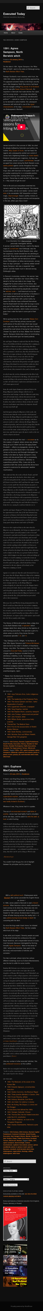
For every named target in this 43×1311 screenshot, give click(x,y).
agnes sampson (29, 750)
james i (30, 1145)
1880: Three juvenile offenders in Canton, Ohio (23, 1094)
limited (13, 801)
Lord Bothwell (28, 160)
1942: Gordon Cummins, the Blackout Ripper (22, 1092)
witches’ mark (10, 291)
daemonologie (19, 1143)
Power (15, 1138)
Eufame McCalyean (32, 643)
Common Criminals (18, 1134)
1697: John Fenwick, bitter (16, 717)
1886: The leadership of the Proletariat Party (22, 699)
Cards (20, 33)
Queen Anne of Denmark (23, 89)
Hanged (16, 1136)
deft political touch (17, 895)
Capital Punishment (31, 742)
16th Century (14, 742)
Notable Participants (16, 746)
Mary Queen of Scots (16, 150)
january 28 (16, 754)
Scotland (6, 748)
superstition (17, 1151)
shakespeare (7, 1151)
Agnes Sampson (15, 945)
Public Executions (30, 746)
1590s (17, 750)
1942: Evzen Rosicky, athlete (17, 1097)
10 (26, 635)
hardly (8, 801)
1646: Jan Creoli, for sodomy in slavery (20, 1102)
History (23, 744)
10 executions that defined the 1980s (20, 1109)
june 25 (30, 1147)
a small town (14, 248)
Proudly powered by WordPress (21, 1306)
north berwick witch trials (29, 754)
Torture (24, 748)
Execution (16, 744)
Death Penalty (8, 744)
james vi (36, 752)
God (12, 1136)
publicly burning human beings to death (19, 918)
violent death (33, 155)
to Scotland (20, 801)
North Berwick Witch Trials (15, 71)
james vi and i (8, 754)
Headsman (7, 62)
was (4, 801)
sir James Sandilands (10, 1041)
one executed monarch (19, 811)
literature (6, 1149)
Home (6, 33)
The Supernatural (16, 748)
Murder (28, 1136)
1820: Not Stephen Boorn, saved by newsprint (23, 711)
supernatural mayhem (10, 796)
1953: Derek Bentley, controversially (19, 732)
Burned (21, 742)
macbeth (13, 1149)
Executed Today (14, 14)
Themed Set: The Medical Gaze (18, 724)
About (13, 33)
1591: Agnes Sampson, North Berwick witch (13, 51)
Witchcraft (31, 748)
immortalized (26, 107)
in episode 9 (26, 625)
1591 (21, 750)
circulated (30, 439)
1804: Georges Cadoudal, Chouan (18, 1112)
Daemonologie (9, 857)
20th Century (23, 1132)
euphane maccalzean (25, 752)
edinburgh (14, 752)
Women (5, 750)
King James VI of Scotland (29, 86)
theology (25, 1151)
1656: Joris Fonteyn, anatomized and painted (22, 714)
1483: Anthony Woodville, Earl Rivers (20, 1099)
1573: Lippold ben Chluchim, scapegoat (20, 706)
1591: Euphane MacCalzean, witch (14, 768)
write (4, 193)
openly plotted (8, 165)
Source (14, 1056)
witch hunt (6, 757)
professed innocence (13, 1064)
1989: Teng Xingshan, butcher (17, 709)
